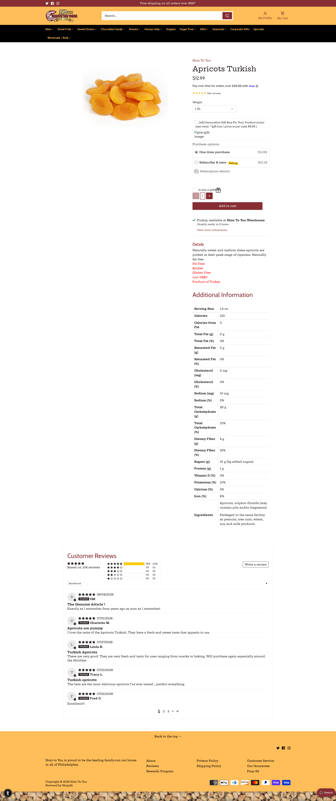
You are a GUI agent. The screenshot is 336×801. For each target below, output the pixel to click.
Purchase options (205, 144)
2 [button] (164, 711)
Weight (197, 102)
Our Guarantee (258, 766)
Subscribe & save (218, 163)
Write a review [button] (256, 564)
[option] (125, 98)
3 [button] (168, 711)
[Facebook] (52, 3)
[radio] (196, 152)
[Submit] (227, 15)
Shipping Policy (209, 766)
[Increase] (209, 196)
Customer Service (260, 760)
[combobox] (167, 16)
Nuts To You (201, 60)
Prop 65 (253, 771)
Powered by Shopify (59, 785)
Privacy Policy (207, 760)
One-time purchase (214, 152)
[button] (114, 563)
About (151, 760)
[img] (87, 594)
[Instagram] (57, 3)
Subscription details (215, 171)
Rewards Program (159, 771)
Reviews (152, 766)
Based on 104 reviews (83, 567)
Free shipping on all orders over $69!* (168, 3)
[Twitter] (47, 3)
